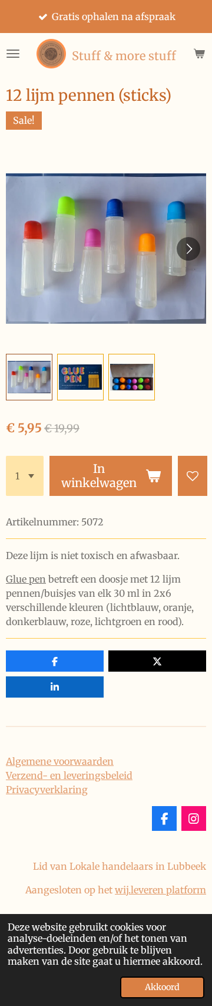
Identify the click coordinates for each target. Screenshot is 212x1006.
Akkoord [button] (162, 987)
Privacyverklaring (47, 789)
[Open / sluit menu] (13, 53)
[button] (29, 377)
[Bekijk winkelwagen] (199, 53)
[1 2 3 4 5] (25, 476)
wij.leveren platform (160, 890)
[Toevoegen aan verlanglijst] (192, 476)
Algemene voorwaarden (60, 761)
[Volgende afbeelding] (188, 249)
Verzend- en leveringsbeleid (69, 775)
